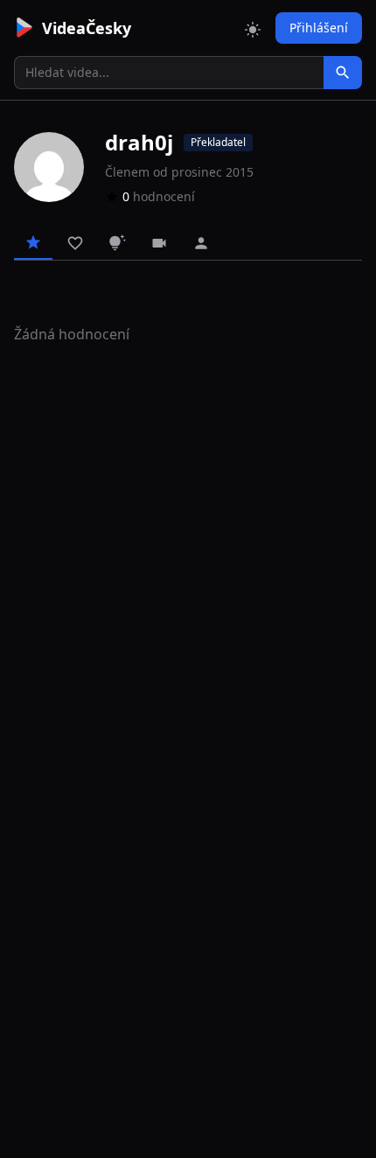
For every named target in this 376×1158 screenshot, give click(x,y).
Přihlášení (318, 27)
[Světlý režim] (252, 27)
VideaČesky (86, 27)
